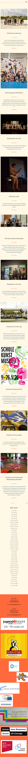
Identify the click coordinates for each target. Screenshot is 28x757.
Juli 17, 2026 (14, 37)
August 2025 (13, 528)
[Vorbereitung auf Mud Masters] (14, 70)
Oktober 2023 (13, 569)
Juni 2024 (13, 554)
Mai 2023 (13, 577)
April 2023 (13, 579)
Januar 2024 (13, 563)
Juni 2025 (13, 532)
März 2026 (13, 518)
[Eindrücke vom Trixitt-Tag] (14, 312)
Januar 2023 (13, 585)
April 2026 (13, 516)
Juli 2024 (13, 551)
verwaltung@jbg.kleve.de (15, 604)
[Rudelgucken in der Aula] (14, 269)
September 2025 (13, 526)
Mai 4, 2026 (14, 483)
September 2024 (13, 548)
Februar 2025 (13, 538)
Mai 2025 (13, 534)
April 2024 (13, 557)
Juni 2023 (13, 575)
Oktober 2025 (13, 524)
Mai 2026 (13, 514)
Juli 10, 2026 (14, 97)
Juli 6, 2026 (14, 142)
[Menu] (26, 2)
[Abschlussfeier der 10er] (14, 124)
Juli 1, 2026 (14, 242)
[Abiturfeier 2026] (14, 174)
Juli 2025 (13, 530)
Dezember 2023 (13, 565)
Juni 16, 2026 (14, 288)
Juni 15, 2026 (14, 330)
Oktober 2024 (13, 546)
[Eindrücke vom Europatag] (14, 420)
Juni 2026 (13, 512)
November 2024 (13, 544)
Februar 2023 (13, 583)
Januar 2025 (13, 540)
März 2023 (13, 581)
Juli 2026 (13, 510)
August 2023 (13, 573)
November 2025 (13, 522)
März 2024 (13, 559)
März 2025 (13, 536)
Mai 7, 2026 (14, 439)
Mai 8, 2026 (14, 393)
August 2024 (13, 550)
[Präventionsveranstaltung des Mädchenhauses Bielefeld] (14, 462)
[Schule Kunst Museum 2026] (14, 365)
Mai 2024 (13, 555)
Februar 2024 (13, 561)
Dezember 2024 (13, 542)
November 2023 (13, 567)
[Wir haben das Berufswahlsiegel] (14, 220)
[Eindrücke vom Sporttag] (14, 18)
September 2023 (13, 571)
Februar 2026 (13, 520)
